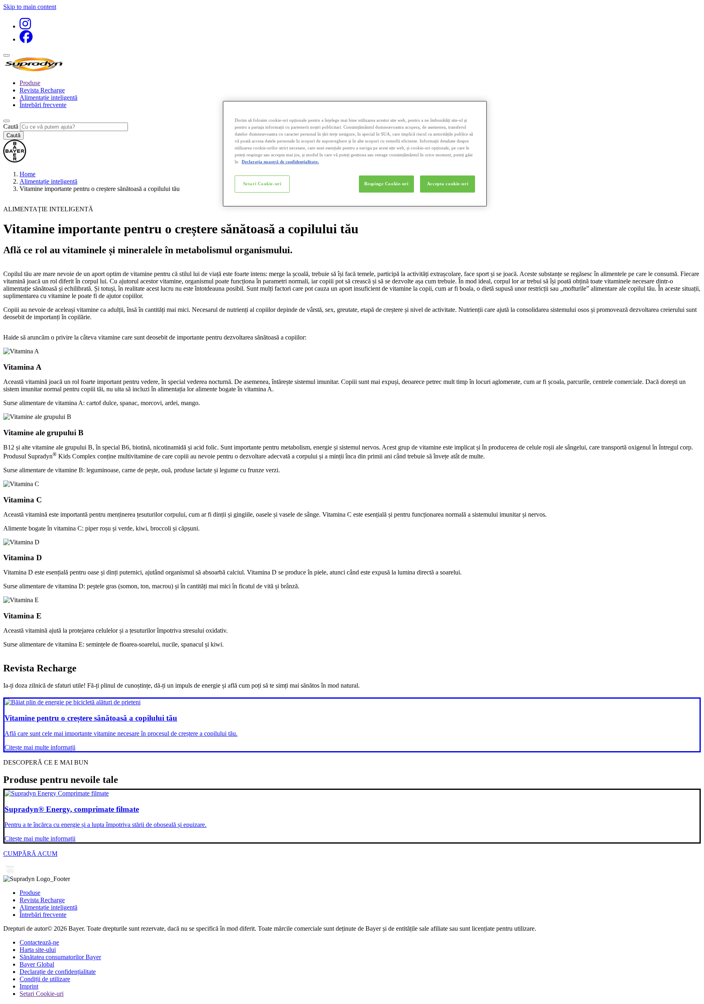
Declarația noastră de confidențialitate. (280, 161)
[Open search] (6, 121)
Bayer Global (37, 964)
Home (27, 174)
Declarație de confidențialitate (58, 971)
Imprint (29, 986)
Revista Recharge (42, 90)
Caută (10, 126)
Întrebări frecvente (43, 104)
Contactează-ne (39, 942)
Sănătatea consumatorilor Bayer (60, 957)
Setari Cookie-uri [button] (42, 993)
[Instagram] (25, 26)
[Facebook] (26, 39)
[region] (354, 154)
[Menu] (6, 55)
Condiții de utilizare (45, 979)
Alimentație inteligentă (48, 97)
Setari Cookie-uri (262, 183)
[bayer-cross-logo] (14, 160)
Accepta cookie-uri (447, 183)
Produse (30, 82)
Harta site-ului (38, 949)
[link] (352, 724)
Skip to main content (29, 6)
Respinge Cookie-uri (386, 183)
